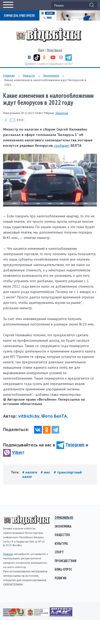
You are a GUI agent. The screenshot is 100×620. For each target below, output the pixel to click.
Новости (29, 75)
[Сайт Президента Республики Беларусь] (14, 615)
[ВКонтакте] (38, 430)
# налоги (30, 472)
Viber (17, 452)
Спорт (59, 552)
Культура (61, 543)
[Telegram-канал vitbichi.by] (68, 59)
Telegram (74, 444)
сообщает (61, 145)
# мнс (46, 472)
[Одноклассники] (47, 430)
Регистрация (54, 50)
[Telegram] (55, 430)
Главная (9, 75)
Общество (62, 535)
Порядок (8, 554)
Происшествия (65, 561)
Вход (41, 50)
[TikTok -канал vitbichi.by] (37, 59)
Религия (60, 578)
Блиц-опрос (63, 569)
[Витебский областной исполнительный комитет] (38, 615)
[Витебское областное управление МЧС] (61, 615)
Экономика (51, 75)
